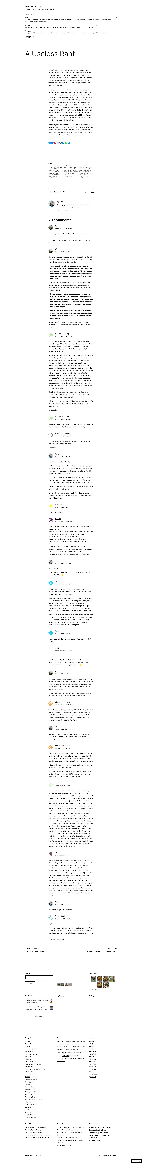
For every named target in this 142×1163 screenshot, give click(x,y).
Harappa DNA (30, 37)
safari (74, 1055)
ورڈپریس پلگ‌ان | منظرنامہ (64, 1127)
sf (76, 1055)
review (65, 1055)
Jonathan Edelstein (63, 433)
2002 (93, 1077)
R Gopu (59, 1132)
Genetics (29, 1102)
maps (58, 1049)
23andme (60, 1041)
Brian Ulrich (59, 504)
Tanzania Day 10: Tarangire (33, 1130)
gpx (71, 1046)
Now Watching (79, 1127)
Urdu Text (29, 1114)
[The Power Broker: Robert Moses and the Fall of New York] (51, 1001)
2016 (92, 1044)
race (80, 1052)
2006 (93, 1066)
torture (62, 1058)
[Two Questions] (71, 171)
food (79, 1044)
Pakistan (27, 1087)
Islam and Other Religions (33, 1069)
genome (59, 1046)
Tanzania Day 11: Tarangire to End (35, 1127)
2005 (93, 1069)
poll (72, 1052)
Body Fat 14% (66, 1145)
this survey (65, 482)
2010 (92, 1056)
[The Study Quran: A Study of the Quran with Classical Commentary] (51, 1008)
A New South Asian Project (100, 1127)
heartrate (74, 1046)
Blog (32, 14)
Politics (27, 1094)
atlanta (71, 1041)
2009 (93, 1059)
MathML (27, 1077)
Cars (26, 1046)
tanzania (79, 1055)
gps (68, 1046)
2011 (93, 1054)
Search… (28, 973)
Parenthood (29, 1089)
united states (77, 1058)
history (78, 1046)
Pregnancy (28, 1097)
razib (57, 648)
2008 (93, 1061)
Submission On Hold (97, 1130)
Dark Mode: (135, 1161)
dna (67, 1044)
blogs (78, 1041)
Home (27, 14)
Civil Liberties (29, 1049)
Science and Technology (33, 1099)
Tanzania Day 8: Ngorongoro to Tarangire (38, 1135)
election (71, 1044)
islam (81, 1046)
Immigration (29, 1061)
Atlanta (27, 1041)
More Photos (93, 989)
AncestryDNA (94, 1140)
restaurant (59, 1055)
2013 (93, 1049)
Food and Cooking (31, 1054)
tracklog (66, 1058)
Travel (27, 1109)
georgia (64, 1046)
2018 (93, 1041)
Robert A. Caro (29, 1004)
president (76, 1052)
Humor (27, 1059)
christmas (59, 1044)
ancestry (66, 1041)
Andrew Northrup (62, 333)
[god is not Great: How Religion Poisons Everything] (56, 171)
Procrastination (33, 7)
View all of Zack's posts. (64, 210)
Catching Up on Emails (98, 1133)
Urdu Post (30, 1117)
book (80, 1041)
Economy (28, 1051)
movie (62, 1049)
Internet (27, 1066)
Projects (66, 32)
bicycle (74, 1041)
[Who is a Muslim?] (87, 171)
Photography (29, 1092)
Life (92, 192)
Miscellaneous (29, 1079)
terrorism (58, 1058)
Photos (60, 26)
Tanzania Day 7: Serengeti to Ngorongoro (38, 1137)
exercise (76, 1044)
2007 (93, 1064)
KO (56, 226)
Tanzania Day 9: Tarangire (33, 1132)
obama (67, 1049)
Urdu (26, 1112)
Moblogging (29, 1082)
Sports (27, 1107)
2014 (92, 1046)
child (84, 1041)
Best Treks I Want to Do (69, 1130)
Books (27, 1044)
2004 (93, 1071)
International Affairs (31, 1064)
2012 (93, 1051)
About (68, 19)
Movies (27, 1084)
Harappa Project (32, 1104)
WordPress (113, 1155)
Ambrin (58, 519)
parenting (78, 1049)
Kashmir (27, 1071)
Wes (56, 581)
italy (84, 1046)
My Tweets (60, 996)
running (71, 1055)
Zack (57, 454)
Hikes (27, 1056)
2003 (93, 1074)
